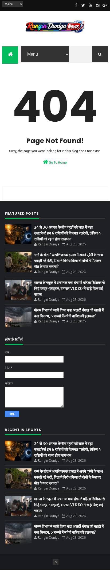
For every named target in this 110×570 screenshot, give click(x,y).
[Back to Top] (55, 562)
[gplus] (105, 5)
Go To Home (57, 162)
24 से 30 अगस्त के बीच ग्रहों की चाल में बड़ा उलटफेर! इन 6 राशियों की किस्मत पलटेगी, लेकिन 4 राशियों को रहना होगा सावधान (67, 233)
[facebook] (76, 5)
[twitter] (83, 5)
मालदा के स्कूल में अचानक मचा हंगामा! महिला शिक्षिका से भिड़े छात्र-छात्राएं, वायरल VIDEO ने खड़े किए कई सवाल (69, 288)
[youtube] (90, 5)
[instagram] (98, 5)
